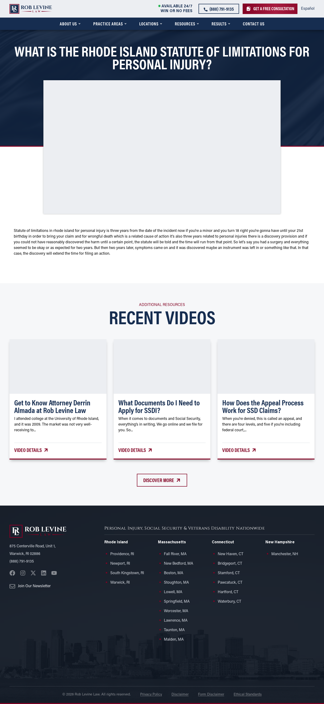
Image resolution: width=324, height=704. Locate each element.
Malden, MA (174, 640)
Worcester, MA (176, 611)
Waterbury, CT (229, 602)
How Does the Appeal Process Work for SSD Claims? (263, 406)
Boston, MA (173, 573)
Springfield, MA (177, 602)
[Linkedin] (43, 573)
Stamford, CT (229, 573)
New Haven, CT (230, 554)
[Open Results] (229, 23)
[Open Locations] (161, 23)
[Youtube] (54, 573)
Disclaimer (180, 694)
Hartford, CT (228, 592)
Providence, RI (122, 554)
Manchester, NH (284, 554)
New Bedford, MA (178, 564)
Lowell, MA (173, 592)
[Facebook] (12, 573)
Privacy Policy (151, 694)
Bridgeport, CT (230, 564)
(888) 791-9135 (21, 561)
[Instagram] (23, 573)
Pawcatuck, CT (230, 583)
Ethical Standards (248, 694)
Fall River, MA (175, 554)
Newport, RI (120, 564)
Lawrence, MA (176, 621)
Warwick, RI (120, 583)
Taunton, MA (174, 630)
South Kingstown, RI (127, 573)
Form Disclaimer (211, 694)
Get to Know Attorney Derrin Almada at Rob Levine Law (52, 406)
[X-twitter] (33, 573)
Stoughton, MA (176, 583)
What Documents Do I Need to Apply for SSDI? (159, 406)
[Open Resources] (197, 23)
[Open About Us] (79, 23)
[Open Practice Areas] (125, 23)
